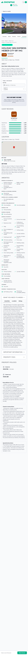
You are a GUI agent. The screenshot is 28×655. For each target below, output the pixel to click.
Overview (4, 36)
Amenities (24, 36)
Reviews (14, 36)
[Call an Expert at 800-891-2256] (23, 2)
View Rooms (22, 652)
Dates (4, 82)
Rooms (18, 36)
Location (14, 301)
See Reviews (10, 56)
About (9, 36)
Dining (20, 301)
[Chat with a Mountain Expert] (26, 2)
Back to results (7, 11)
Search (6, 40)
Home (3, 40)
